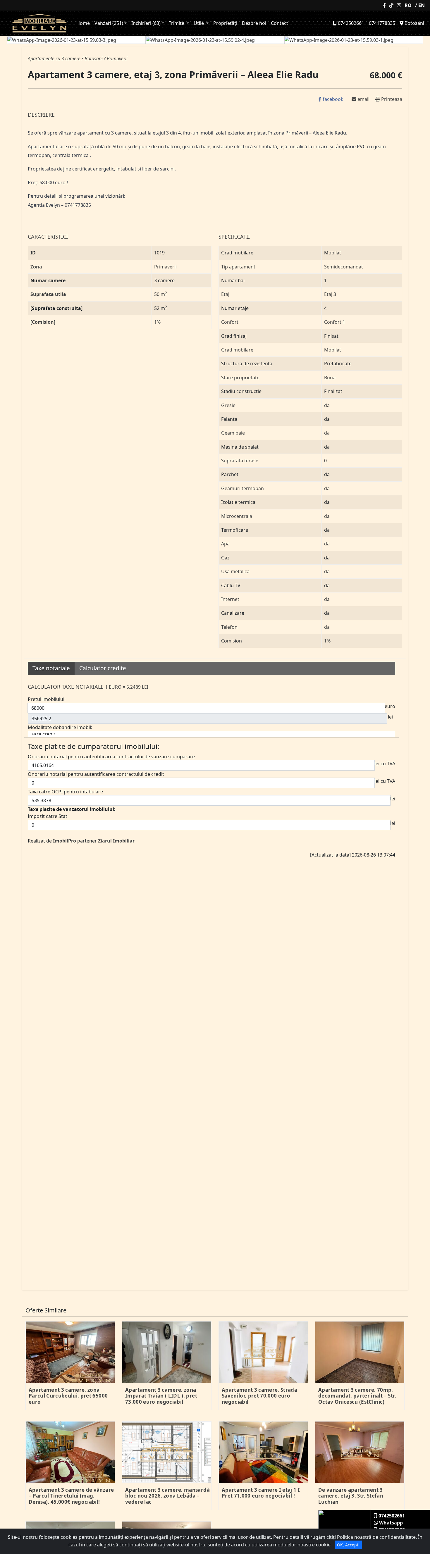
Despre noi (254, 23)
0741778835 (382, 23)
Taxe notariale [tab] (51, 668)
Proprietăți (225, 23)
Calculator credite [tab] (102, 668)
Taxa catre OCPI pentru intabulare (65, 791)
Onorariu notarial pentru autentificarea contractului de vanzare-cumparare (111, 756)
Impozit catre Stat (47, 816)
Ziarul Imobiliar (116, 841)
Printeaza (391, 99)
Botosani (413, 23)
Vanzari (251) (108, 23)
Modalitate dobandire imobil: (60, 727)
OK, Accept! (348, 1545)
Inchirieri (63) (146, 23)
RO (408, 5)
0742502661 (350, 23)
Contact (279, 23)
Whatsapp (390, 1522)
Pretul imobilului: (47, 699)
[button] (35, 40)
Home (83, 23)
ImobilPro (64, 841)
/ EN (420, 5)
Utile (199, 23)
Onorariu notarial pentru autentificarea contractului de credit (96, 774)
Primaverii (117, 58)
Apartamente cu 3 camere (54, 58)
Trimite (177, 23)
